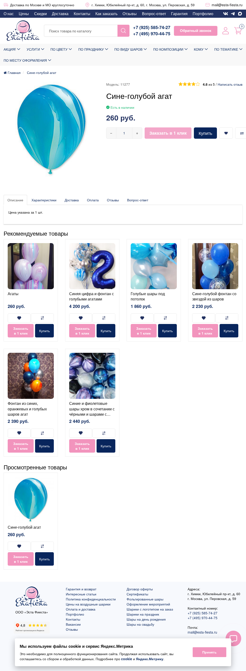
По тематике (226, 49)
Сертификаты (137, 594)
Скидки (40, 13)
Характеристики (43, 200)
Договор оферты (140, 589)
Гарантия (179, 13)
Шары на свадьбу (140, 624)
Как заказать (106, 13)
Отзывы (130, 13)
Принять (209, 652)
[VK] (225, 13)
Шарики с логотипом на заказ (150, 609)
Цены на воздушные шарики (88, 604)
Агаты (13, 293)
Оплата (93, 200)
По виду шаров (128, 49)
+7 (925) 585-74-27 (151, 27)
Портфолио (203, 13)
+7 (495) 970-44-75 (151, 34)
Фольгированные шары (145, 599)
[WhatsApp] (240, 13)
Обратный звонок (195, 30)
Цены (24, 13)
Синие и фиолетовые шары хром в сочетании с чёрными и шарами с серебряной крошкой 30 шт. (92, 414)
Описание (15, 200)
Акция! (10, 49)
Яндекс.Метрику (149, 658)
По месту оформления (25, 60)
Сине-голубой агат (24, 527)
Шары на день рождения (146, 619)
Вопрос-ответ (154, 13)
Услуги (33, 49)
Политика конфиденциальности (91, 599)
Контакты (82, 13)
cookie (126, 658)
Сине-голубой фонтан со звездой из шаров (214, 296)
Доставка (60, 13)
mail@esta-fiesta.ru (227, 4)
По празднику (91, 49)
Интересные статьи (81, 594)
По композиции (168, 49)
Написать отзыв (230, 84)
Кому (198, 49)
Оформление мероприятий (148, 604)
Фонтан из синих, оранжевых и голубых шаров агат (27, 409)
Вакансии (73, 624)
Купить (205, 133)
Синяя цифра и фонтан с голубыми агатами (91, 296)
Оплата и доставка (80, 609)
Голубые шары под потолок (148, 296)
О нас (9, 13)
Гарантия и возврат (81, 589)
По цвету (59, 49)
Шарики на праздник (143, 614)
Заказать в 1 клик (168, 133)
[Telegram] (232, 13)
